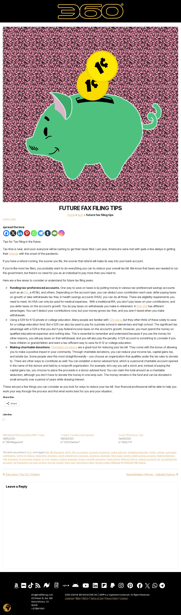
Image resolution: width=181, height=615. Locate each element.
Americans (104, 452)
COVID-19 (21, 455)
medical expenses (68, 459)
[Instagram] (61, 233)
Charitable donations (64, 347)
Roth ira (134, 459)
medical (54, 459)
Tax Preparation (20, 462)
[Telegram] (41, 233)
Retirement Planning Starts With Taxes (23, 435)
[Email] (54, 233)
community (170, 452)
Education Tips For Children (22, 474)
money (81, 459)
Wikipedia (115, 462)
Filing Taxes (116, 455)
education (84, 455)
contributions (9, 455)
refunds (13, 253)
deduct (30, 455)
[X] (13, 233)
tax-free (51, 462)
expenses (105, 455)
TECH (80, 215)
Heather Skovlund (165, 455)
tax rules (33, 462)
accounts (93, 452)
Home (71, 215)
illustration (13, 459)
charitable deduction (138, 452)
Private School (113, 459)
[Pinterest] (27, 233)
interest (37, 459)
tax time (42, 462)
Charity (152, 452)
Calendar (69, 598)
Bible (78, 598)
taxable (59, 462)
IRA (26, 292)
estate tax (94, 455)
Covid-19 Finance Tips (131, 435)
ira (43, 459)
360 (47, 452)
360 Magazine (57, 452)
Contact (124, 598)
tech (73, 462)
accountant (82, 452)
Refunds (125, 459)
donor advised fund (68, 455)
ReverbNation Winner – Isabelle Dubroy (151, 474)
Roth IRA (141, 306)
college (160, 452)
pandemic (100, 459)
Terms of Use (96, 598)
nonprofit (90, 459)
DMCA (85, 598)
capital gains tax (119, 452)
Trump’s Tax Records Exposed (77, 435)
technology (81, 462)
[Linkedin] (20, 233)
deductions (40, 455)
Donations (52, 455)
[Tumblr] (48, 233)
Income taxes (25, 459)
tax (158, 459)
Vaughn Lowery (102, 462)
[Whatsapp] (34, 233)
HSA (5, 459)
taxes (67, 462)
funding (127, 455)
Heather (142, 462)
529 (73, 452)
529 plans (115, 320)
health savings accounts (144, 455)
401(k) (68, 452)
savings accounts (147, 459)
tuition (91, 462)
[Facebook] (6, 233)
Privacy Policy (111, 598)
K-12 (47, 459)
